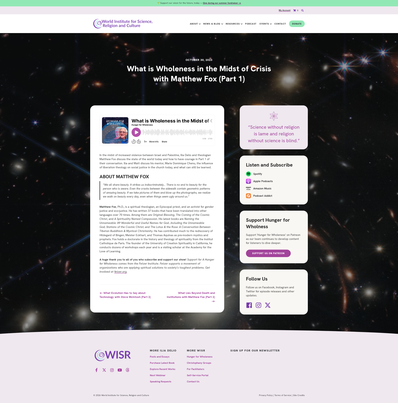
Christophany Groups (199, 363)
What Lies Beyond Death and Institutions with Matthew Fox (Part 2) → (191, 297)
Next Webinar (158, 375)
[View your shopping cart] (295, 10)
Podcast (250, 23)
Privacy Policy (266, 395)
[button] (200, 23)
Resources (233, 23)
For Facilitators (195, 369)
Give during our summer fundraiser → (222, 3)
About (194, 23)
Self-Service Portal (197, 375)
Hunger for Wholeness (200, 356)
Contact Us (193, 381)
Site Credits (299, 395)
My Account (284, 10)
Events (264, 23)
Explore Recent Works (162, 369)
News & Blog (211, 23)
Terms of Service (282, 395)
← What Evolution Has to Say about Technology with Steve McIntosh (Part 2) (125, 295)
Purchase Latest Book (162, 363)
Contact (280, 23)
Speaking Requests (160, 381)
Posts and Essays (159, 356)
